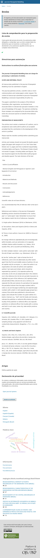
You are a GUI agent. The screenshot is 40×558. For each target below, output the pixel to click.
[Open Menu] (2, 2)
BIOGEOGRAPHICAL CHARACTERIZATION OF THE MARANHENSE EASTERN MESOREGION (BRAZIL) (18, 489)
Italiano (5, 419)
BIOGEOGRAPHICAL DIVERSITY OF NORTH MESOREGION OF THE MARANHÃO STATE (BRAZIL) (18, 483)
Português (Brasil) (8, 422)
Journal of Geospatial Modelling (14, 2)
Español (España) (8, 413)
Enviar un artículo (9, 399)
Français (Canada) (8, 416)
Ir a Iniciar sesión (29, 21)
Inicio (3, 6)
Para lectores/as (7, 465)
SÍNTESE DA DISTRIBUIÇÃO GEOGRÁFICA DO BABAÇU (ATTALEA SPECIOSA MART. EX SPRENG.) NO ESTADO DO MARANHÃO (19, 503)
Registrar (21, 23)
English (5, 411)
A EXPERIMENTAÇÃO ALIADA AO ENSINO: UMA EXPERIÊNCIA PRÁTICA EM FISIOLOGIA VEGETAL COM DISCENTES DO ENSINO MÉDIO (19, 511)
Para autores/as (7, 468)
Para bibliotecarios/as (9, 470)
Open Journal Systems (10, 391)
